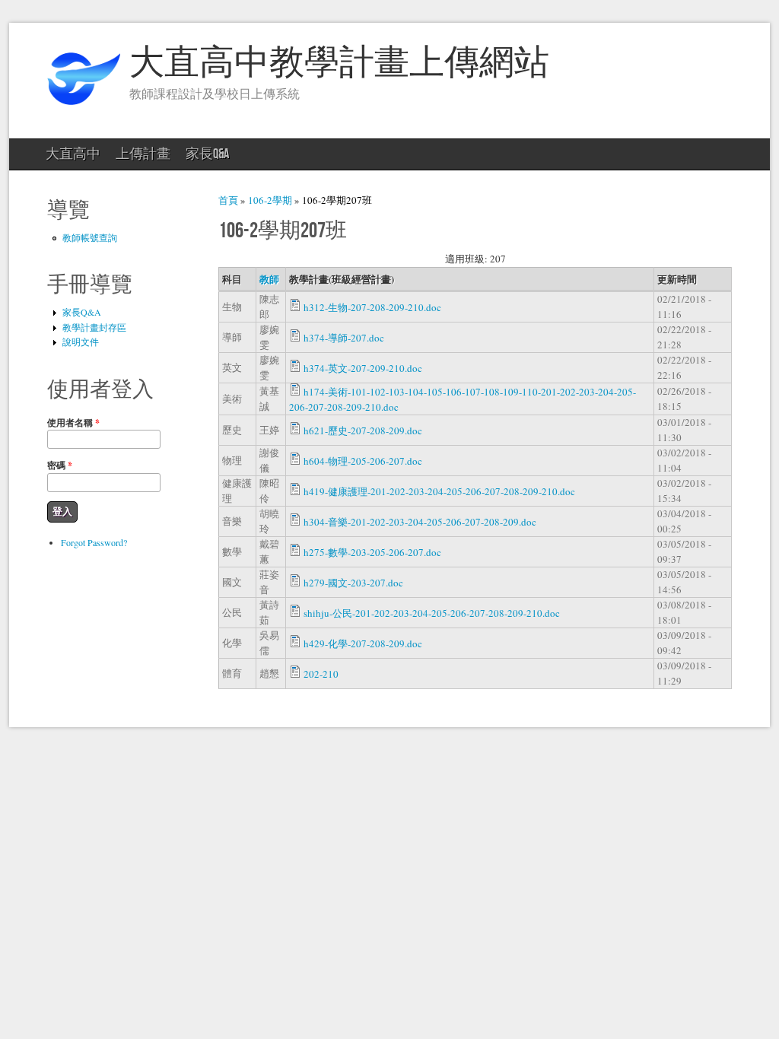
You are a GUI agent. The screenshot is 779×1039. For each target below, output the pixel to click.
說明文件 (80, 341)
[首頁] (83, 111)
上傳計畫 (143, 154)
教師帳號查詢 (89, 237)
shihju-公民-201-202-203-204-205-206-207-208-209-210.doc (432, 613)
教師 (269, 279)
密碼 (59, 465)
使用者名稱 (73, 422)
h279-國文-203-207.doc (353, 582)
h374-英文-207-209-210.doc (363, 368)
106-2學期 (270, 200)
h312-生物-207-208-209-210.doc (372, 307)
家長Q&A (207, 154)
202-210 (321, 674)
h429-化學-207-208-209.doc (363, 643)
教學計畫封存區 (94, 327)
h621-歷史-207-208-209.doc (363, 430)
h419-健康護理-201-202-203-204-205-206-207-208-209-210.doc (439, 491)
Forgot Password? (94, 542)
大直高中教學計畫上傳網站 (339, 63)
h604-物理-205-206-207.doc (363, 461)
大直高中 (73, 154)
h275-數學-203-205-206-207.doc (372, 552)
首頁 (228, 200)
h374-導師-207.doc (344, 338)
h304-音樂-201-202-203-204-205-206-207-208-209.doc (420, 522)
